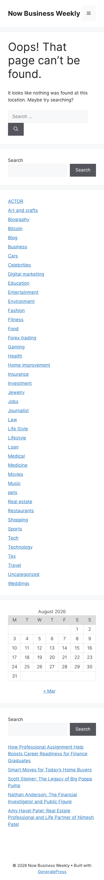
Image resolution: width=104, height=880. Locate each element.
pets (12, 492)
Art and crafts (23, 210)
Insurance (18, 374)
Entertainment (23, 292)
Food (13, 328)
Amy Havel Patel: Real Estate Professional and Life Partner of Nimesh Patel (51, 817)
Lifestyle (17, 438)
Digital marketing (26, 274)
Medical (16, 456)
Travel (14, 565)
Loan (13, 447)
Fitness (15, 319)
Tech (13, 538)
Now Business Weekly (44, 13)
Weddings (18, 583)
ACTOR (15, 201)
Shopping (18, 519)
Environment (21, 301)
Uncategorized (23, 574)
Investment (20, 383)
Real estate (20, 501)
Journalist (18, 410)
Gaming (16, 347)
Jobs (13, 401)
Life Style (18, 428)
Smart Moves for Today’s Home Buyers (50, 769)
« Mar (49, 691)
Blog (12, 237)
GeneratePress (52, 871)
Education (18, 283)
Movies (15, 474)
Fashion (16, 310)
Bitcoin (15, 228)
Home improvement (29, 365)
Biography (18, 219)
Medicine (17, 465)
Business (17, 246)
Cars (13, 256)
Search (15, 160)
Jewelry (16, 392)
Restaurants (21, 510)
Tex (12, 556)
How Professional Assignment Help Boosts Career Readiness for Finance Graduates (47, 753)
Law (12, 419)
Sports (15, 529)
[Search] (16, 129)
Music (14, 483)
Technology (20, 547)
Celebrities (19, 265)
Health (15, 356)
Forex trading (22, 337)
